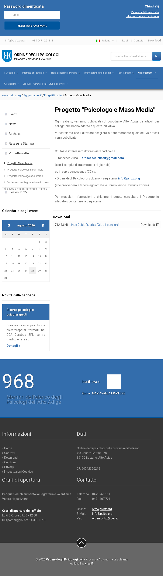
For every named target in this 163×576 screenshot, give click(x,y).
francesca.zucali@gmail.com (103, 158)
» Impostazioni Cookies (17, 471)
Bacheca (15, 133)
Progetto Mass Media (19, 163)
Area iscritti (10, 83)
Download (154, 40)
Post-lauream (124, 72)
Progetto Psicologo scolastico (25, 176)
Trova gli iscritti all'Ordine (64, 72)
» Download (10, 457)
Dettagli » (13, 345)
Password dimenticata (145, 12)
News (12, 124)
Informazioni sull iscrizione (142, 16)
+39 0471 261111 (42, 40)
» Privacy (8, 467)
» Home (7, 448)
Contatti (138, 40)
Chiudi (150, 6)
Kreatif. (89, 563)
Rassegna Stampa (21, 143)
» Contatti (8, 453)
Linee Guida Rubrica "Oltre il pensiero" (94, 224)
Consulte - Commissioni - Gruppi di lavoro (44, 83)
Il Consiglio (9, 72)
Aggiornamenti (145, 72)
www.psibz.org (11, 95)
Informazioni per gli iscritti (97, 72)
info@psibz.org (15, 40)
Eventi (13, 114)
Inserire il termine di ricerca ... (131, 56)
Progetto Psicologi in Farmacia (25, 169)
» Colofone (9, 462)
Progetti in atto (53, 95)
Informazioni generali (33, 72)
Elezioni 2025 (18, 192)
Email (16, 14)
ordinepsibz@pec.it (105, 518)
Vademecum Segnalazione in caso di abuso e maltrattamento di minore (26, 183)
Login (125, 40)
